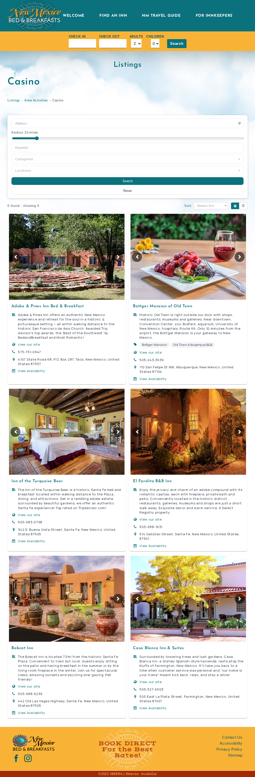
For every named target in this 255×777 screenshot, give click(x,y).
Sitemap (235, 755)
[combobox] (127, 147)
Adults (136, 36)
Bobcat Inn (22, 648)
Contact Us (232, 737)
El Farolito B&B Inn (152, 481)
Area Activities (36, 100)
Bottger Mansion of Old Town (162, 306)
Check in (77, 36)
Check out (109, 36)
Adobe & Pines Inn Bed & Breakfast (47, 306)
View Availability (31, 371)
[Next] (118, 257)
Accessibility (231, 743)
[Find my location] (239, 123)
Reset (127, 191)
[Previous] (15, 257)
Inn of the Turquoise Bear (37, 481)
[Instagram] (28, 758)
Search (177, 43)
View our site (150, 352)
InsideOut (149, 774)
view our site (29, 344)
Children (155, 36)
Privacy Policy (229, 749)
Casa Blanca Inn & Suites (158, 648)
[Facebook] (16, 758)
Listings (13, 100)
